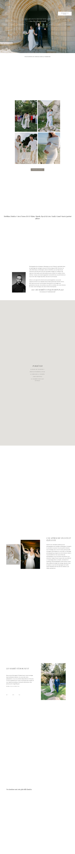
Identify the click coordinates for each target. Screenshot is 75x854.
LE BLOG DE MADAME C (37, 369)
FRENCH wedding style (37, 371)
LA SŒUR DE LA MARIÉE (37, 374)
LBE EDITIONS (38, 376)
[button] (21, 24)
